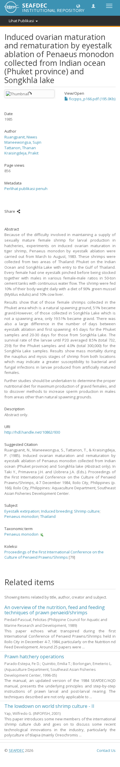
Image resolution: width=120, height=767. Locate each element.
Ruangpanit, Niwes (20, 137)
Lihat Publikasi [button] (22, 20)
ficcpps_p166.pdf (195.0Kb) (91, 98)
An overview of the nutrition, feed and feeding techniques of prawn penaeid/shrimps (54, 610)
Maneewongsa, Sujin (22, 142)
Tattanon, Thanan (20, 147)
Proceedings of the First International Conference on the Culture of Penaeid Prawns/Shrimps (54, 554)
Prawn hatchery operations (34, 656)
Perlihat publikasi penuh (25, 188)
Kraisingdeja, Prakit (21, 153)
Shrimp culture (87, 511)
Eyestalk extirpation (21, 511)
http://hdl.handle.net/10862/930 (32, 432)
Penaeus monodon (21, 516)
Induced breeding (56, 511)
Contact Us (106, 750)
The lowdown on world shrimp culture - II (49, 706)
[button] (78, 5)
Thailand (48, 516)
